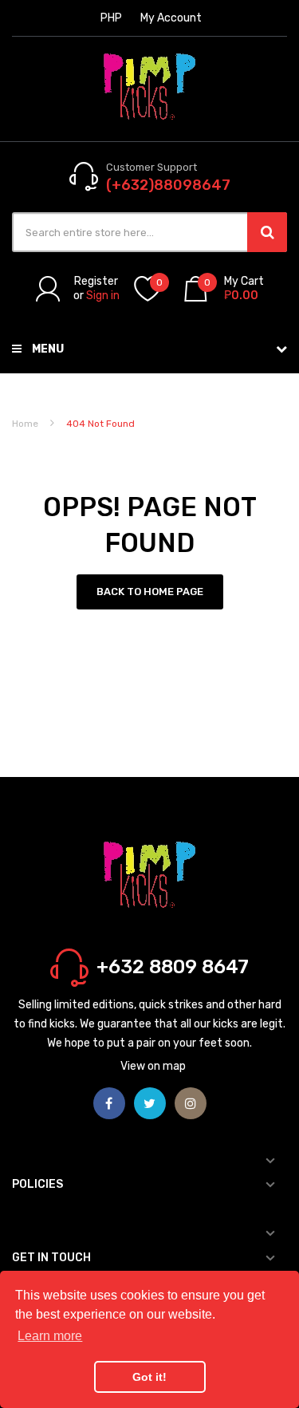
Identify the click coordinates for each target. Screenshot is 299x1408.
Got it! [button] (149, 1377)
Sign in (103, 295)
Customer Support (151, 167)
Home (25, 423)
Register (96, 281)
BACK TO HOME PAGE (149, 592)
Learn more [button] (50, 1336)
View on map (153, 1066)
